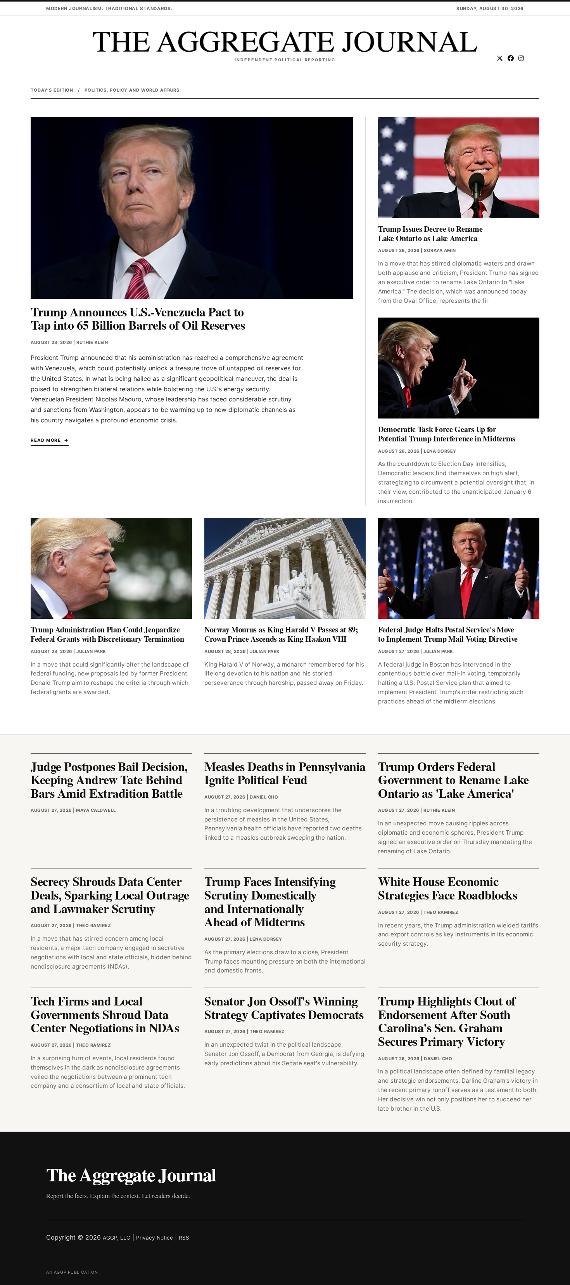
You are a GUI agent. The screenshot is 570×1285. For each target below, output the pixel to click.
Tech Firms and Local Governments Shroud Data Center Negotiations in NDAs (105, 1014)
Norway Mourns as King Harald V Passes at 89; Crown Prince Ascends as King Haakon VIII (281, 634)
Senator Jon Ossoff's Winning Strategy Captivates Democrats (283, 1007)
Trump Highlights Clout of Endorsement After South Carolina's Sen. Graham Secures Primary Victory (447, 1021)
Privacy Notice (154, 1238)
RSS (184, 1238)
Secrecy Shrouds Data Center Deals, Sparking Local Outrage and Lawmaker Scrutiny (110, 894)
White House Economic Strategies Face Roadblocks (447, 888)
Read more (46, 440)
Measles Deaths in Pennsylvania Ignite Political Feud (285, 773)
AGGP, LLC (116, 1238)
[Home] (285, 41)
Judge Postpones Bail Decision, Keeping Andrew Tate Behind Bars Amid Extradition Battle (109, 779)
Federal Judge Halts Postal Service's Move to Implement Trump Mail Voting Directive (448, 634)
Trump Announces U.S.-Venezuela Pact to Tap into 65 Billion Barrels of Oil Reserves (138, 318)
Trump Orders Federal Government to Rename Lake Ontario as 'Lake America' (453, 779)
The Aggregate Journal (131, 1174)
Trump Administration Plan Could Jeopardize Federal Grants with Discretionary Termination (107, 634)
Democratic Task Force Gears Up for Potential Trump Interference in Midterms (446, 434)
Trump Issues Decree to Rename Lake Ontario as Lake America (430, 233)
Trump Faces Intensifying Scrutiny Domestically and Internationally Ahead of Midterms (269, 901)
